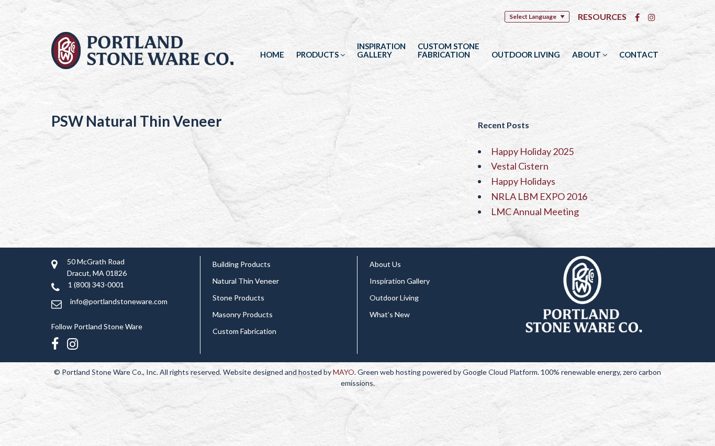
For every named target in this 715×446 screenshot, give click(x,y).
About (587, 54)
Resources (602, 16)
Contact (638, 54)
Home (272, 54)
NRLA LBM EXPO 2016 (539, 196)
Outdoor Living (525, 54)
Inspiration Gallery (381, 50)
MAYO (343, 371)
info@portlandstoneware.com (118, 301)
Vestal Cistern (520, 166)
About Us (385, 264)
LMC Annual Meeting (535, 211)
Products (318, 54)
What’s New (390, 314)
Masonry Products (243, 314)
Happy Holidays (523, 181)
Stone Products (238, 297)
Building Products (242, 264)
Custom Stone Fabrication (448, 50)
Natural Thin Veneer (246, 280)
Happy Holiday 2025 (532, 151)
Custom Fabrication (244, 331)
